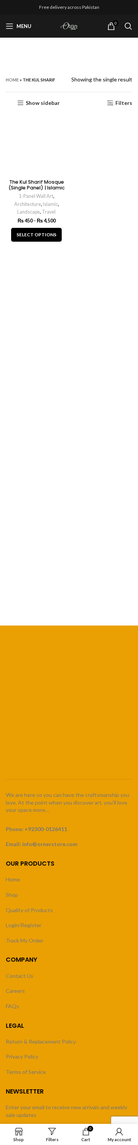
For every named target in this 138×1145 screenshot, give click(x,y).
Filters (123, 103)
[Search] (128, 26)
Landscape (28, 212)
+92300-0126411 (46, 829)
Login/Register (23, 925)
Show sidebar (43, 103)
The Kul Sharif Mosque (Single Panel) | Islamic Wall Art (36, 188)
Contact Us (19, 975)
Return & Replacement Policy (41, 1041)
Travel (49, 212)
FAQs (12, 1006)
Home (12, 79)
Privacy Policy (22, 1056)
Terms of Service (26, 1072)
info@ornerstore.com (49, 844)
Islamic (50, 204)
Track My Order (24, 940)
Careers (15, 990)
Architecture (27, 204)
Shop (12, 894)
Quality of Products (29, 910)
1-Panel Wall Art (36, 196)
